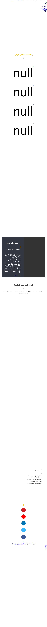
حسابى (11, 1)
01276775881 (20, 1)
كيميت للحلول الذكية (19, 544)
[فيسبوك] (23, 537)
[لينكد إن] (23, 523)
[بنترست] (23, 510)
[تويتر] (23, 530)
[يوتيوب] (23, 516)
